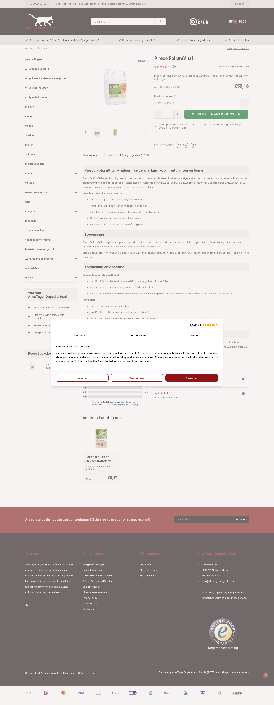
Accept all (191, 377)
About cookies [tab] (137, 335)
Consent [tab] (79, 335)
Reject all (82, 377)
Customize (137, 377)
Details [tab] (194, 335)
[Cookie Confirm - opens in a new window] (204, 325)
